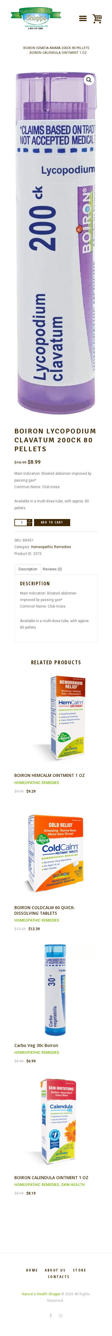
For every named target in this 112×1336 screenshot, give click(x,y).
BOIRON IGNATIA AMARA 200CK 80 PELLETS (56, 48)
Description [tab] (28, 569)
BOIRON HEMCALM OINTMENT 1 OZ (49, 775)
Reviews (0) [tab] (52, 569)
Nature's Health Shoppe (41, 1294)
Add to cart (52, 522)
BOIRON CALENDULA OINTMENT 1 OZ (58, 53)
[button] (89, 80)
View (56, 716)
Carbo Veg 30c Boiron (36, 1045)
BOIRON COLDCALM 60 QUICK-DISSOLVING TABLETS (44, 910)
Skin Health (73, 1185)
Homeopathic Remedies (51, 547)
